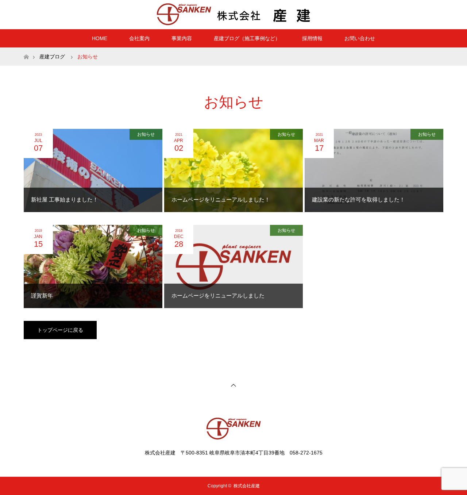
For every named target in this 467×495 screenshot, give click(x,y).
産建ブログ (52, 57)
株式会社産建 (247, 485)
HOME (99, 38)
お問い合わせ (359, 38)
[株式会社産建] (233, 14)
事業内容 (181, 38)
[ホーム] (26, 50)
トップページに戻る (60, 330)
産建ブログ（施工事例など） (247, 38)
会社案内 (139, 38)
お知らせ (146, 134)
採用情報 (312, 38)
